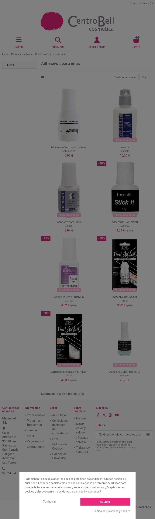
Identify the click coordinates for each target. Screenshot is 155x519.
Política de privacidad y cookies (111, 511)
